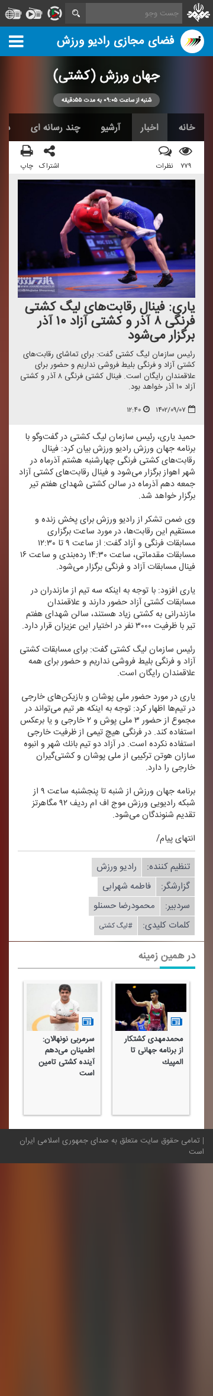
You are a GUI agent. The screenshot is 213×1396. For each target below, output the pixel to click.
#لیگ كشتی (116, 926)
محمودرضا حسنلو (124, 906)
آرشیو (111, 127)
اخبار (150, 127)
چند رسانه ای (55, 127)
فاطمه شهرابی (126, 887)
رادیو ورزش (116, 867)
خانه (187, 127)
